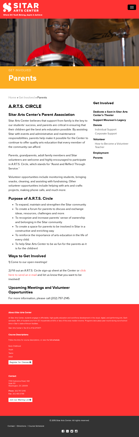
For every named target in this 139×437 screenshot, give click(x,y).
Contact (11, 426)
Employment (100, 153)
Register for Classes (19, 362)
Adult (10, 357)
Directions (21, 426)
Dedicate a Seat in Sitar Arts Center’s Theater (110, 113)
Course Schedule (36, 426)
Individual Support (105, 129)
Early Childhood (14, 346)
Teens (10, 353)
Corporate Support (106, 133)
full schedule (54, 340)
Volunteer (99, 139)
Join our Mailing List (19, 400)
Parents (98, 157)
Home (12, 97)
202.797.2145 (20, 391)
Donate (97, 125)
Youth (10, 350)
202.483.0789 (18, 394)
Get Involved (27, 97)
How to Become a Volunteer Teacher (111, 145)
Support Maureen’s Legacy (110, 120)
